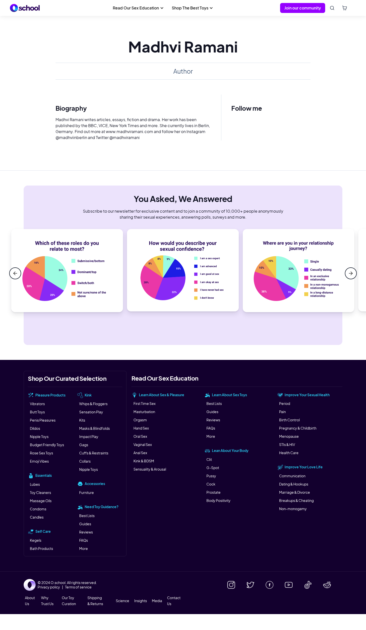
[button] (138, 8)
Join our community (302, 7)
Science (122, 600)
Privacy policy (49, 587)
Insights (140, 600)
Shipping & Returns (95, 600)
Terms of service (78, 587)
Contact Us (174, 600)
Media (157, 600)
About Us (30, 600)
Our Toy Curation (69, 600)
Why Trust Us (47, 600)
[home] (25, 8)
